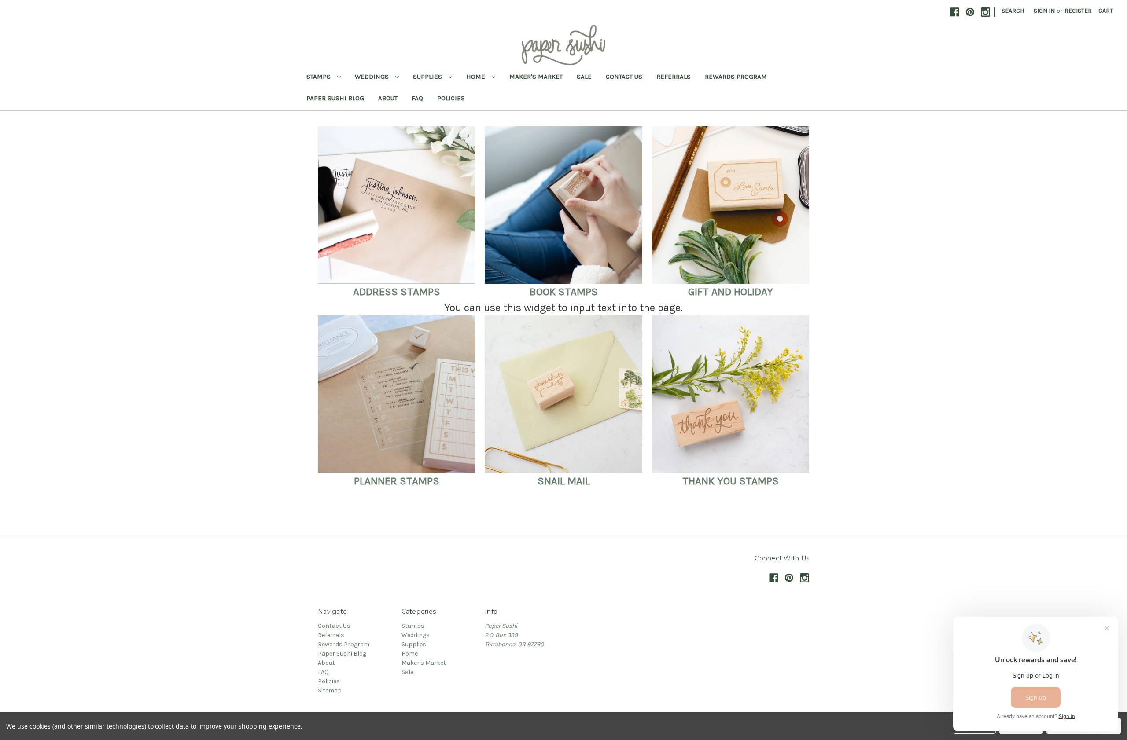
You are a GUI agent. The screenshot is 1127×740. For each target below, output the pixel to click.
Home (476, 77)
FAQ (417, 98)
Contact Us (624, 77)
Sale (584, 77)
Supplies (428, 77)
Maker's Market (536, 77)
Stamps (319, 77)
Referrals (673, 77)
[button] (396, 205)
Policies (451, 98)
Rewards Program (736, 77)
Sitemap (330, 690)
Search (1013, 11)
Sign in (1044, 11)
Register (1078, 11)
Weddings (372, 77)
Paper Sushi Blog (335, 98)
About (388, 98)
